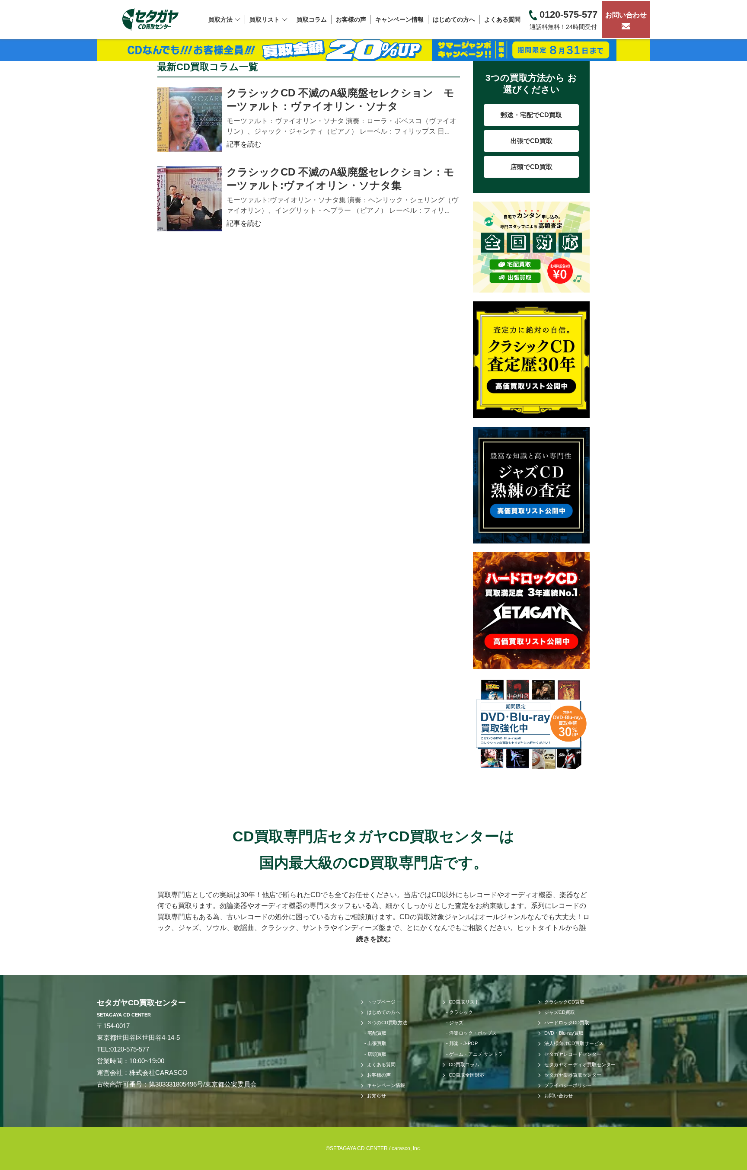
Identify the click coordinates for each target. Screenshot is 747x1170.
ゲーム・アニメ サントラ (476, 1054)
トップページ (381, 1001)
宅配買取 (376, 1033)
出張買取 (376, 1043)
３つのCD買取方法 (387, 1022)
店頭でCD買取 (531, 166)
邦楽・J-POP (463, 1043)
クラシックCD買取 (564, 1001)
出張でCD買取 (531, 140)
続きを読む (373, 939)
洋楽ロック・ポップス (473, 1033)
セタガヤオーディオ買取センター (580, 1064)
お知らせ (376, 1095)
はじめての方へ (454, 19)
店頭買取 (376, 1054)
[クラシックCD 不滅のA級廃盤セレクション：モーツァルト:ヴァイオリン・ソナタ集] (189, 198)
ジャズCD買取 (559, 1012)
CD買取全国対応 (466, 1074)
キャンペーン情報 (399, 19)
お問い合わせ (626, 15)
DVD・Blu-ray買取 (564, 1033)
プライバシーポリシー (568, 1085)
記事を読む (244, 144)
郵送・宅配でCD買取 (531, 114)
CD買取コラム (464, 1064)
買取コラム (312, 19)
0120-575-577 (129, 1049)
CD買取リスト (464, 1001)
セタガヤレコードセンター (572, 1054)
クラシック (461, 1012)
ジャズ (456, 1022)
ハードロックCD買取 (566, 1022)
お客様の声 (351, 19)
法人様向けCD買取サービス (573, 1043)
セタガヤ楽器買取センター (572, 1074)
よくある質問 (502, 19)
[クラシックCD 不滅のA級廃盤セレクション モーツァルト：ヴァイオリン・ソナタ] (189, 119)
